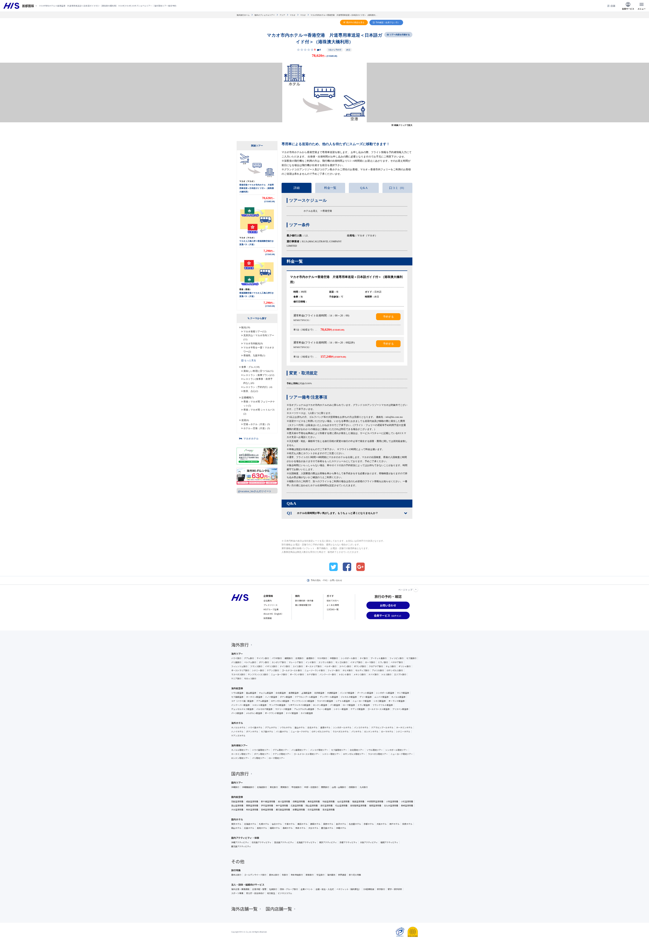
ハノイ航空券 (271, 697)
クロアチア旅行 (376, 666)
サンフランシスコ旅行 (258, 674)
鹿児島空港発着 (283, 809)
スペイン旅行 (345, 666)
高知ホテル (262, 828)
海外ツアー (237, 653)
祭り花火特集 (355, 874)
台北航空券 (281, 692)
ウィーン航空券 (324, 709)
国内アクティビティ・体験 (245, 837)
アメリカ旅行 (378, 670)
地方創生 (271, 893)
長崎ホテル (288, 828)
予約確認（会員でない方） (387, 22)
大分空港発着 (237, 809)
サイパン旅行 (263, 658)
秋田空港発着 (328, 801)
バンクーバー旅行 (328, 674)
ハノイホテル (237, 731)
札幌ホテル (264, 824)
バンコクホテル (361, 727)
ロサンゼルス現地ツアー (354, 754)
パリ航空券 (335, 705)
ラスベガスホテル (341, 731)
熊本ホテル (300, 828)
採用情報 (267, 618)
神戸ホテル (394, 824)
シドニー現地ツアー (331, 754)
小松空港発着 (407, 801)
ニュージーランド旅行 (315, 670)
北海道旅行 (262, 787)
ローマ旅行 (370, 662)
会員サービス (628, 8)
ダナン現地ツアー (262, 754)
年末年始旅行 (297, 874)
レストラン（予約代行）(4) (257, 387)
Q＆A (364, 188)
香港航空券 (294, 692)
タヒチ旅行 (347, 670)
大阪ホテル (382, 824)
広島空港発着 (297, 805)
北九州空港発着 (391, 805)
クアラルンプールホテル (382, 727)
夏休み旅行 (274, 874)
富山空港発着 (237, 805)
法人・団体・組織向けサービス (247, 884)
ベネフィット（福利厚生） (348, 889)
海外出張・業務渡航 (240, 889)
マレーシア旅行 (296, 662)
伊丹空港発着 (267, 805)
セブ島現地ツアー (339, 750)
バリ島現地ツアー (299, 750)
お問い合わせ (336, 580)
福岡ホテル (275, 828)
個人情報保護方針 (303, 604)
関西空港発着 (252, 805)
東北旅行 (274, 787)
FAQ (325, 580)
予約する (388, 316)
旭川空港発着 (284, 801)
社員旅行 (273, 889)
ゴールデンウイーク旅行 (255, 874)
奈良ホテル (407, 824)
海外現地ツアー (239, 745)
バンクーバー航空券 (240, 705)
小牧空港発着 (392, 801)
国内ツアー (237, 782)
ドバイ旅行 (373, 674)
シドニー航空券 (341, 709)
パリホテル (356, 731)
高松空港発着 (326, 805)
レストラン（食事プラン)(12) (258, 375)
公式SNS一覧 (333, 609)
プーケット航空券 (365, 692)
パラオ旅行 (277, 658)
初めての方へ (333, 600)
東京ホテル (236, 824)
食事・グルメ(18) (250, 367)
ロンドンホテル (371, 731)
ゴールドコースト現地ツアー (307, 754)
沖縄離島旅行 (248, 787)
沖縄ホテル (341, 828)
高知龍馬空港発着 (358, 805)
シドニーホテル (403, 731)
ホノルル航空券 (398, 697)
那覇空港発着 (299, 809)
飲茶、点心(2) (250, 391)
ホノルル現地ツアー (240, 750)
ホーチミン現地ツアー (241, 754)
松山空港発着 (341, 805)
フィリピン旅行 (396, 658)
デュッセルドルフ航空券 (242, 709)
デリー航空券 (365, 697)
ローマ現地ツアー (277, 758)
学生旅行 (320, 874)
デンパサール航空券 (329, 697)
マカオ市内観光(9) (253, 343)
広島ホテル (249, 828)
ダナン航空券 (286, 697)
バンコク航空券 (347, 692)
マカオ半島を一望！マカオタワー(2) (258, 349)
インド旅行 (311, 662)
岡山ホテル (236, 828)
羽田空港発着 (237, 801)
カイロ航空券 (307, 713)
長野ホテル (328, 824)
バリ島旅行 (236, 662)
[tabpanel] (324, 92)
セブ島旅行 (411, 658)
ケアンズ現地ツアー (282, 754)
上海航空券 (306, 692)
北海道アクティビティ (306, 842)
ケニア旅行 (236, 678)
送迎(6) (245, 420)
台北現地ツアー (357, 750)
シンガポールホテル (342, 727)
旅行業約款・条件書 (304, 600)
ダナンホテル (252, 731)
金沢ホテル (341, 824)
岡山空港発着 (312, 805)
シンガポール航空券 (385, 692)
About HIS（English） (273, 613)
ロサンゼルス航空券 (280, 701)
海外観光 (331, 874)
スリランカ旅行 (325, 662)
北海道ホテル (250, 824)
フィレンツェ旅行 (239, 666)
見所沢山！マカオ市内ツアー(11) (258, 337)
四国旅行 (353, 787)
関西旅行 (325, 787)
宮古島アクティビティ (284, 842)
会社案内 (267, 600)
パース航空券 (237, 713)
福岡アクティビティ (389, 842)
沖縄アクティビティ (240, 842)
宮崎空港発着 (267, 809)
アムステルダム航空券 (304, 709)
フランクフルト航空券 (382, 705)
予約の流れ (316, 580)
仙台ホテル (277, 824)
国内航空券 (237, 797)
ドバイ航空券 (292, 713)
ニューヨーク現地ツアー (402, 754)
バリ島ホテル (282, 731)
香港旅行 (310, 658)
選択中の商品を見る (355, 22)
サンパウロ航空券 (277, 705)
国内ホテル (237, 819)
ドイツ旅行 (285, 666)
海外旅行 (240, 644)
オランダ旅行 (360, 666)
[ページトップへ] (416, 589)
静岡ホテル (315, 824)
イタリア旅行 (356, 662)
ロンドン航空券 (320, 705)
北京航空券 (319, 692)
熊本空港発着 (252, 809)
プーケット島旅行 (378, 658)
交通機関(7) (247, 397)
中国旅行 (334, 658)
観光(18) (245, 327)
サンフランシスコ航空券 (303, 701)
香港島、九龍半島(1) (254, 355)
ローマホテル (387, 731)
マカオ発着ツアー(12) (254, 331)
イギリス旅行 (271, 666)
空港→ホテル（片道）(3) (256, 424)
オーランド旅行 (297, 674)
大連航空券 (332, 692)
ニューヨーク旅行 (279, 674)
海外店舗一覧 (244, 909)
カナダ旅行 (312, 674)
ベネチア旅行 (397, 662)
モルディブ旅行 (362, 670)
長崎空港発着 (407, 805)
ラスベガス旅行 (238, 674)
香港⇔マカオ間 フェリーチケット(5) (259, 403)
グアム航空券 (262, 701)
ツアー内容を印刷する (400, 34)
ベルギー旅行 (330, 666)
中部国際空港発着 (375, 801)
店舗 (612, 5)
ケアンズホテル (238, 735)
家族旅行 (310, 874)
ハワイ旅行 (236, 658)
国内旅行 (240, 773)
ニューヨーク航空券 (362, 701)
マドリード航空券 (283, 709)
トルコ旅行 (386, 674)
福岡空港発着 (375, 805)
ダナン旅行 (264, 662)
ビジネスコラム (285, 893)
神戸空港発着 (282, 805)
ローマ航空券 (349, 705)
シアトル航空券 (343, 701)
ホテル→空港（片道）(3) (256, 428)
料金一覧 (330, 188)
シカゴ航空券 (380, 701)
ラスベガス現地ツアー (378, 754)
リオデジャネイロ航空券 (299, 705)
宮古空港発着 (328, 809)
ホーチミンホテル (404, 727)
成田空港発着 (252, 801)
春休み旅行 (236, 874)
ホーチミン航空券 (254, 697)
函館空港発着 (299, 801)
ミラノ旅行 (383, 662)
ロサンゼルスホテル (321, 731)
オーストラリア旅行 (240, 670)
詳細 (297, 188)
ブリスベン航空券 (400, 709)
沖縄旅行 (235, 787)
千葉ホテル (290, 824)
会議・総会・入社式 (325, 889)
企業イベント (307, 889)
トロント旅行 (345, 674)
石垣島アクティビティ (261, 842)
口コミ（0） (397, 188)
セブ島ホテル (267, 731)
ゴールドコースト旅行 (292, 670)
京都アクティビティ (348, 842)
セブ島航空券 (237, 697)
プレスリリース (270, 604)
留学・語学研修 (395, 889)
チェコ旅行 (391, 666)
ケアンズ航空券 (358, 709)
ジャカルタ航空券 (349, 697)
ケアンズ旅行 (273, 670)
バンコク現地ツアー (319, 750)
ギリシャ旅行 (405, 666)
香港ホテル (325, 727)
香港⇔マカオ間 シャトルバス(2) (259, 411)
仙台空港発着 (343, 801)
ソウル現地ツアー (375, 750)
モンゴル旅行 (341, 662)
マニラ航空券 (403, 692)
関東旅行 (285, 787)
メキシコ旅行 (360, 674)
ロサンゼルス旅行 (395, 670)
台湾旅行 (299, 658)
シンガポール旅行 (349, 658)
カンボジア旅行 (279, 662)
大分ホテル (313, 828)
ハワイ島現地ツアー (261, 750)
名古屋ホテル (355, 824)
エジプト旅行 (400, 674)
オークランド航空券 (274, 713)
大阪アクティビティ (369, 842)
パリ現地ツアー (259, 758)
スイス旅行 (298, 666)
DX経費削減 (369, 889)
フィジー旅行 (334, 670)
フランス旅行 (256, 666)
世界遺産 (342, 874)
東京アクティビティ (328, 842)
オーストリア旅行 (314, 666)
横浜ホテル (302, 824)
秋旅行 (285, 874)
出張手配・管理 (259, 889)
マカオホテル (251, 438)
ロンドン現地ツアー (240, 758)
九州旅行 (364, 787)
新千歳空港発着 (268, 801)
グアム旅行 (249, 658)
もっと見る (250, 360)
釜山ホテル (300, 727)
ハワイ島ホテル (255, 727)
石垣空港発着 (314, 809)
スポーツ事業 (237, 893)
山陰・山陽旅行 (339, 787)
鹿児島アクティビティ (241, 846)
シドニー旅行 (258, 670)
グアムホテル (271, 727)
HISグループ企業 (271, 609)
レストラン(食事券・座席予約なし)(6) (258, 381)
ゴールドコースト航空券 (378, 709)
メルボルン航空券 (254, 713)
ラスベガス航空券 (325, 701)
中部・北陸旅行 (311, 787)
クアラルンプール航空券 (306, 697)
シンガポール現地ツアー (396, 750)
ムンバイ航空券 (381, 697)
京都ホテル (369, 824)
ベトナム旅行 (250, 662)
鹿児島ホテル (327, 828)
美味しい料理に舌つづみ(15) (258, 371)
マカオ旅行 (322, 658)
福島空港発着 (358, 801)
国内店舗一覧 (279, 909)
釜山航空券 (251, 692)
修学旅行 (381, 889)
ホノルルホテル (238, 727)
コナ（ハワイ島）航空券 (242, 701)
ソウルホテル (286, 727)
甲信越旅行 (296, 787)
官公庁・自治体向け (255, 893)
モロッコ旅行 (250, 678)
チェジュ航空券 (266, 692)
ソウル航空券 (237, 692)
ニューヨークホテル (300, 731)
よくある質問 (333, 604)
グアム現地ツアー (281, 750)
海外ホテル (237, 723)
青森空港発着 (314, 801)
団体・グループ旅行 (289, 889)
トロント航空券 (259, 705)
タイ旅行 (364, 658)
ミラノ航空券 (364, 705)
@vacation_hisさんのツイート (254, 491)
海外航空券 (237, 688)
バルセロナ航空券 (264, 709)
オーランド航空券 (396, 701)
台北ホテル (312, 727)
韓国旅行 (289, 658)
